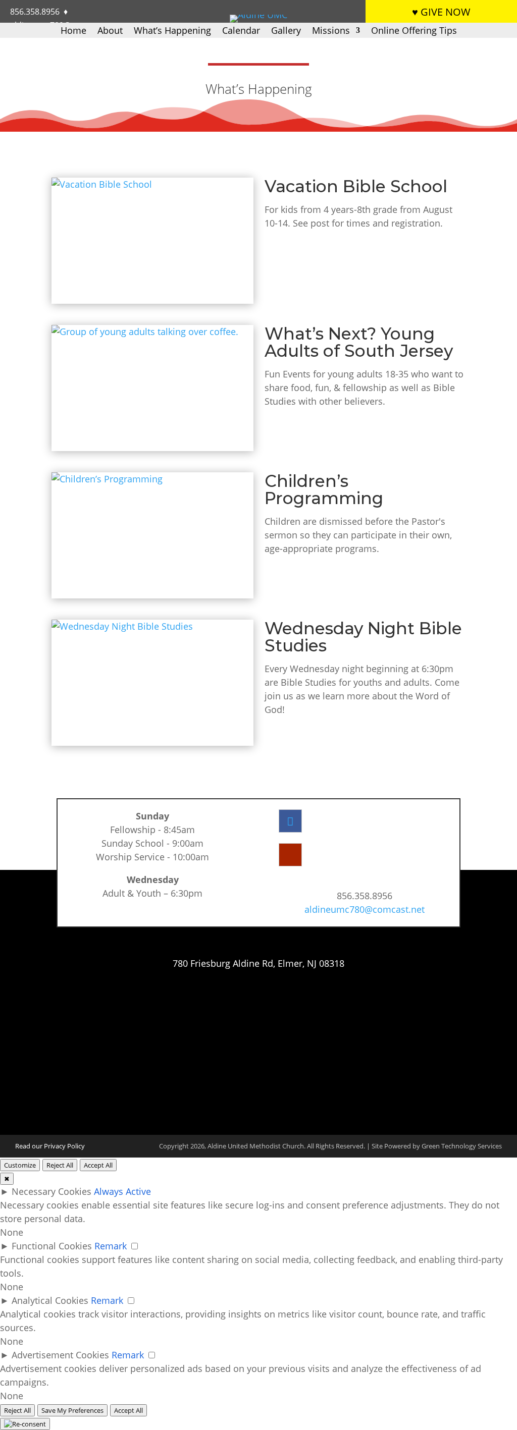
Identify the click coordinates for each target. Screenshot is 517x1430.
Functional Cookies (52, 1246)
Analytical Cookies (50, 1300)
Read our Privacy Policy (50, 1145)
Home (73, 31)
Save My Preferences (72, 1410)
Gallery (286, 31)
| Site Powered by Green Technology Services (434, 1145)
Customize (20, 1165)
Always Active (122, 1191)
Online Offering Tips (414, 31)
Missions (331, 31)
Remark (110, 1246)
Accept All (98, 1165)
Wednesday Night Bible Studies (363, 636)
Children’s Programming (324, 489)
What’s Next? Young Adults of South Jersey (359, 342)
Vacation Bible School (356, 186)
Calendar (241, 31)
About (110, 31)
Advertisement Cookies (60, 1355)
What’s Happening (172, 31)
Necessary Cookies (51, 1191)
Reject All (59, 1165)
